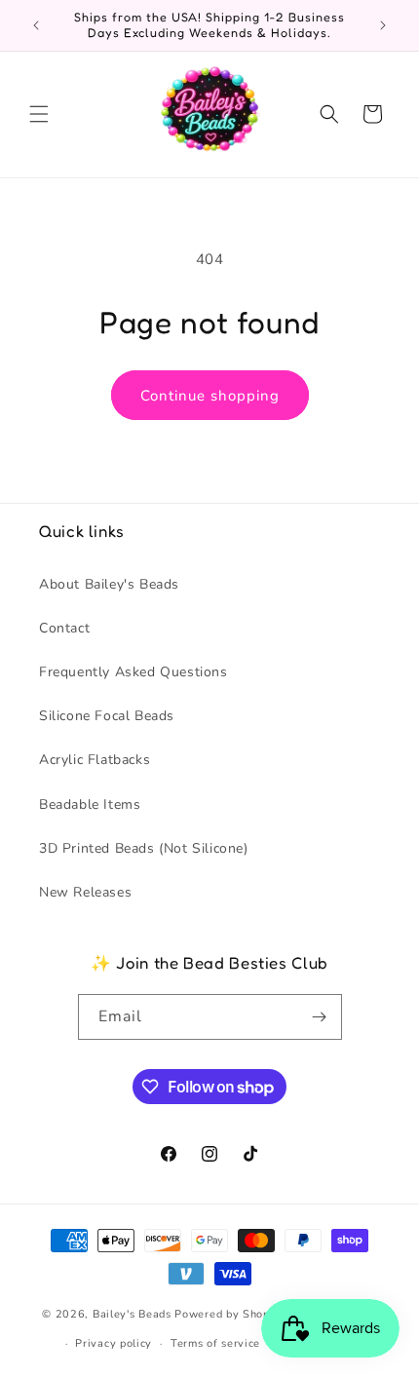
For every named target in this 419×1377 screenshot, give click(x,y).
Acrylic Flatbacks (94, 759)
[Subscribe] (319, 1017)
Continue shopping (210, 395)
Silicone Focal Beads (106, 716)
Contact (64, 628)
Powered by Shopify (229, 1314)
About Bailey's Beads (109, 584)
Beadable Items (89, 804)
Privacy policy (113, 1343)
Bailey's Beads (132, 1314)
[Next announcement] (383, 25)
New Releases (85, 892)
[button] (39, 114)
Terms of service (215, 1343)
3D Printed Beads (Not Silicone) (143, 848)
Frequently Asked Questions (133, 672)
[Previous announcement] (36, 25)
